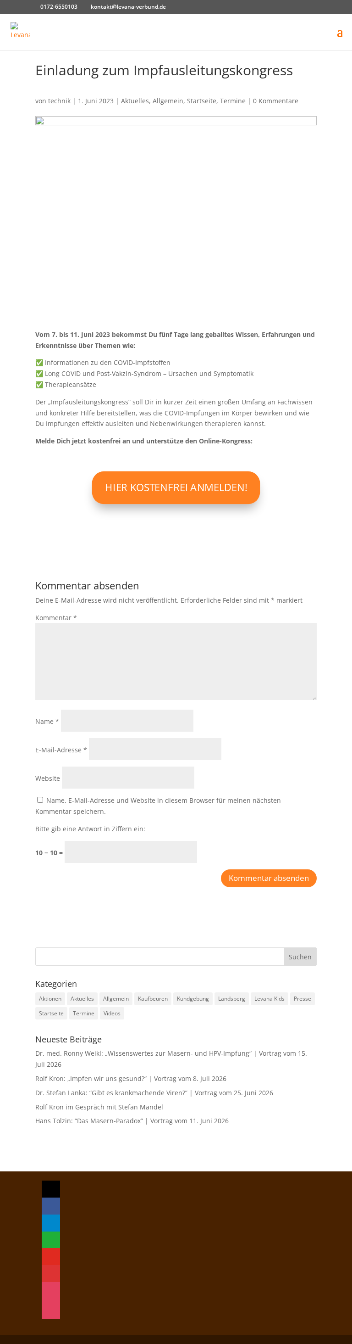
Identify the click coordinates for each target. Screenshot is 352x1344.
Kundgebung (193, 998)
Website (47, 778)
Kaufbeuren (153, 998)
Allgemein (168, 100)
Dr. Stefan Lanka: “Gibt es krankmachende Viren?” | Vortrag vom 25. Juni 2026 (154, 1092)
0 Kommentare (275, 100)
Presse (302, 998)
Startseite (201, 100)
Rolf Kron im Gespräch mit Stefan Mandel (99, 1107)
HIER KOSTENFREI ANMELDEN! (176, 487)
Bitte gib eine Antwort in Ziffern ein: (90, 828)
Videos (112, 1013)
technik (59, 100)
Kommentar (56, 617)
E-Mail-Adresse (61, 749)
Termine (233, 100)
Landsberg (231, 998)
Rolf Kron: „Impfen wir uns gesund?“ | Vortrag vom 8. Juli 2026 (130, 1078)
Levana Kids (269, 998)
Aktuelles (135, 100)
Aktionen (50, 998)
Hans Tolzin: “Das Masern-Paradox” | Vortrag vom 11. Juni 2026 (132, 1120)
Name (47, 721)
